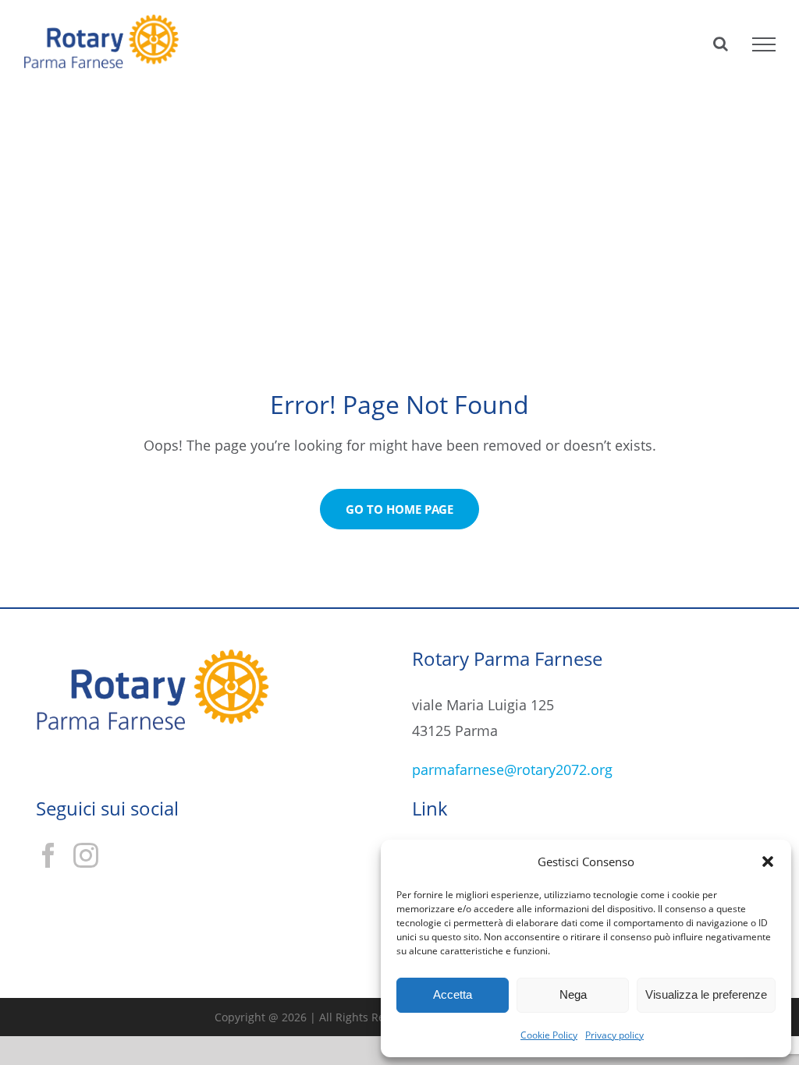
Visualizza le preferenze (706, 994)
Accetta (452, 994)
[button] (768, 861)
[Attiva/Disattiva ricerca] (720, 43)
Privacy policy (614, 1035)
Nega (573, 994)
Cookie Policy (548, 1035)
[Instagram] (85, 855)
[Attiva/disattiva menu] (764, 44)
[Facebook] (48, 855)
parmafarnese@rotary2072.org (512, 769)
